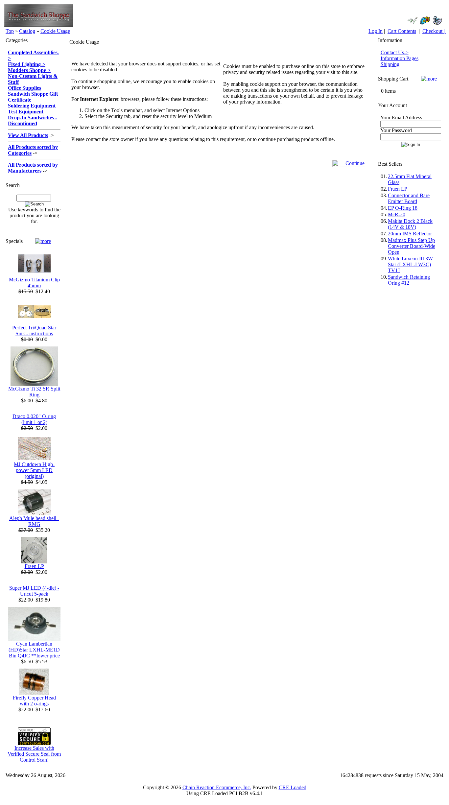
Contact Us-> (395, 52)
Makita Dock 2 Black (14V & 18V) (410, 224)
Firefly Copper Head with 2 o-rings (34, 700)
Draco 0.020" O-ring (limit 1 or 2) (34, 419)
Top (10, 31)
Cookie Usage (55, 31)
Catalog (27, 31)
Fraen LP (34, 566)
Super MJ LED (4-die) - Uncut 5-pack (34, 591)
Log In (375, 31)
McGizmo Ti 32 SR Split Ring (34, 391)
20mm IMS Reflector (410, 233)
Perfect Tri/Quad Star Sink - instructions (34, 330)
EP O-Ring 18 (402, 208)
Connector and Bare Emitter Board (409, 198)
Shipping (390, 64)
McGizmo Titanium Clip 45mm (34, 282)
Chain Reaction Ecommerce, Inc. (216, 787)
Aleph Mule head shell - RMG (34, 521)
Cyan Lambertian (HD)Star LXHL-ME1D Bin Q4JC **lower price (34, 649)
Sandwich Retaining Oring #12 (409, 280)
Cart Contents (402, 31)
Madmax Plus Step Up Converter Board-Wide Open (411, 246)
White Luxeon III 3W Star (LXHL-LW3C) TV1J (410, 264)
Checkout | (434, 31)
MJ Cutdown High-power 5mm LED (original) (34, 470)
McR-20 (396, 214)
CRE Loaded (292, 787)
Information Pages (399, 58)
